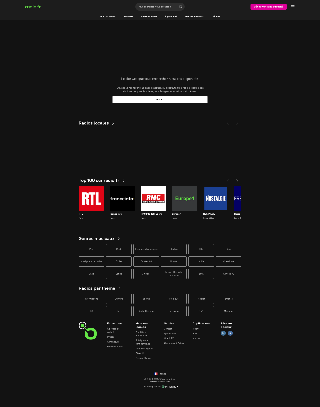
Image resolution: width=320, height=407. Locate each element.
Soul (201, 274)
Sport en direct (149, 17)
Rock (118, 249)
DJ (91, 311)
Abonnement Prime (174, 343)
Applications (170, 333)
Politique (173, 299)
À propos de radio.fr (113, 330)
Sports (146, 299)
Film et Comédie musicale (173, 274)
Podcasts (128, 17)
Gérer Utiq (141, 353)
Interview (174, 311)
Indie (201, 261)
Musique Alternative (91, 261)
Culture (119, 299)
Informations (91, 299)
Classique (228, 261)
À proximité (171, 17)
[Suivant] (237, 179)
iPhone (196, 329)
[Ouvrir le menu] (293, 7)
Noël (201, 311)
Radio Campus (146, 311)
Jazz (91, 274)
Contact (168, 329)
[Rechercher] (181, 7)
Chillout (146, 274)
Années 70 (228, 274)
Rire (119, 311)
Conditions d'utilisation (142, 334)
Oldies (119, 261)
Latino (119, 274)
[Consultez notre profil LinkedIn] (223, 333)
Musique (228, 311)
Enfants (228, 299)
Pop (91, 249)
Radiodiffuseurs (115, 347)
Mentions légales (144, 349)
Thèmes (216, 17)
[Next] (237, 122)
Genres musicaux (194, 17)
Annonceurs (113, 342)
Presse (110, 337)
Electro (174, 249)
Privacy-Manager (144, 358)
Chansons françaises (146, 249)
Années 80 (146, 261)
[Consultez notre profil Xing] (230, 333)
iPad (194, 333)
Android (196, 338)
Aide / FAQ (169, 338)
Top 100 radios (108, 17)
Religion (201, 299)
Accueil (160, 99)
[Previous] (228, 122)
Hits (201, 249)
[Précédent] (228, 179)
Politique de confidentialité (143, 342)
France (162, 374)
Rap (228, 249)
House (173, 261)
